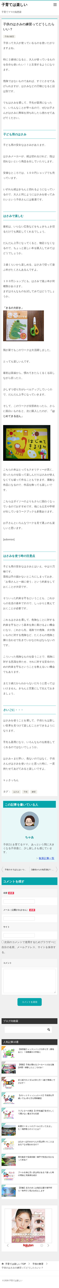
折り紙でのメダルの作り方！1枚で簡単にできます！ (36, 1081)
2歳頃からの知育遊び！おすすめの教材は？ (44, 870)
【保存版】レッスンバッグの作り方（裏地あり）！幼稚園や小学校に (36, 1050)
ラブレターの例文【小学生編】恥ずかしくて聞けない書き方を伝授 (36, 1112)
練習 (34, 792)
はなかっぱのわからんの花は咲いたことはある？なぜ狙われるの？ (36, 1143)
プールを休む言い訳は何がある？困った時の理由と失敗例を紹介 (36, 1173)
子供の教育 (9, 36)
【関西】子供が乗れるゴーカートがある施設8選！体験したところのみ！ (36, 1066)
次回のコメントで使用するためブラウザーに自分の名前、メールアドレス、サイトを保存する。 (29, 947)
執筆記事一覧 (46, 858)
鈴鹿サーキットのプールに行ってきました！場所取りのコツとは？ (35, 1127)
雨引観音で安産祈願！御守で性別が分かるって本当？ (36, 1158)
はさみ (16, 792)
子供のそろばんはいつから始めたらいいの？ (17, 870)
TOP (15, 1264)
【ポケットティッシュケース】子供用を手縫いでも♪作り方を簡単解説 (36, 1096)
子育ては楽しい (15, 5)
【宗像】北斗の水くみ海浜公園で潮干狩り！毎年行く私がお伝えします (35, 1189)
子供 (26, 792)
